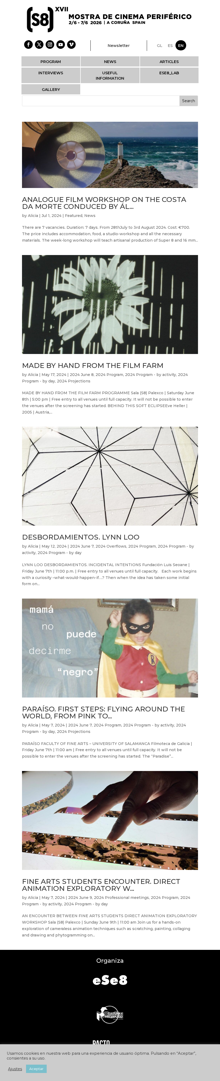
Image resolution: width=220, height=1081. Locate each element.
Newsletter (119, 45)
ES (170, 45)
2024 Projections (73, 381)
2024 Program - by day (60, 552)
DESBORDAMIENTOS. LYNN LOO (81, 537)
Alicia (33, 215)
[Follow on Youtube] (60, 44)
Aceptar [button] (36, 1069)
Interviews (50, 73)
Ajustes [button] (15, 1069)
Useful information (110, 76)
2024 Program (109, 374)
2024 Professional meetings (121, 897)
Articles (169, 61)
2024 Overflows (111, 546)
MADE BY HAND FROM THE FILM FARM (92, 365)
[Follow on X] (39, 44)
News (110, 61)
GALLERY (51, 89)
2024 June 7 (82, 546)
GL (159, 45)
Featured (73, 215)
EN (181, 45)
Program (51, 61)
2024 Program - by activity (150, 374)
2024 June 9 (80, 897)
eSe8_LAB (169, 73)
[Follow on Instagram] (50, 44)
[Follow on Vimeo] (71, 44)
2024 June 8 (82, 374)
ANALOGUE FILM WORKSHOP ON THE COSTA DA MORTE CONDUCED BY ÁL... (104, 203)
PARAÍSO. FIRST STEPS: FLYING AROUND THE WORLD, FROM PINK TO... (103, 712)
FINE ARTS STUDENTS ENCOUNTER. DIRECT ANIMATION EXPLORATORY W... (101, 885)
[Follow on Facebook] (28, 44)
